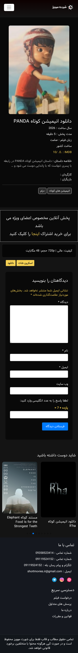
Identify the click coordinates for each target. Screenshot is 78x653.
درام (42, 191)
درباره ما (66, 610)
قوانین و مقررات (61, 616)
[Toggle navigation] (9, 7)
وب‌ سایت (62, 384)
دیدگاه (63, 302)
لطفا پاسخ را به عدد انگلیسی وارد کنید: (44, 401)
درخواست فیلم (62, 597)
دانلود (11, 263)
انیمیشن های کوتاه (59, 191)
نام (65, 351)
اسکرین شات (25, 263)
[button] (50, 533)
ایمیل (63, 367)
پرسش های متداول (59, 604)
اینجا (35, 234)
